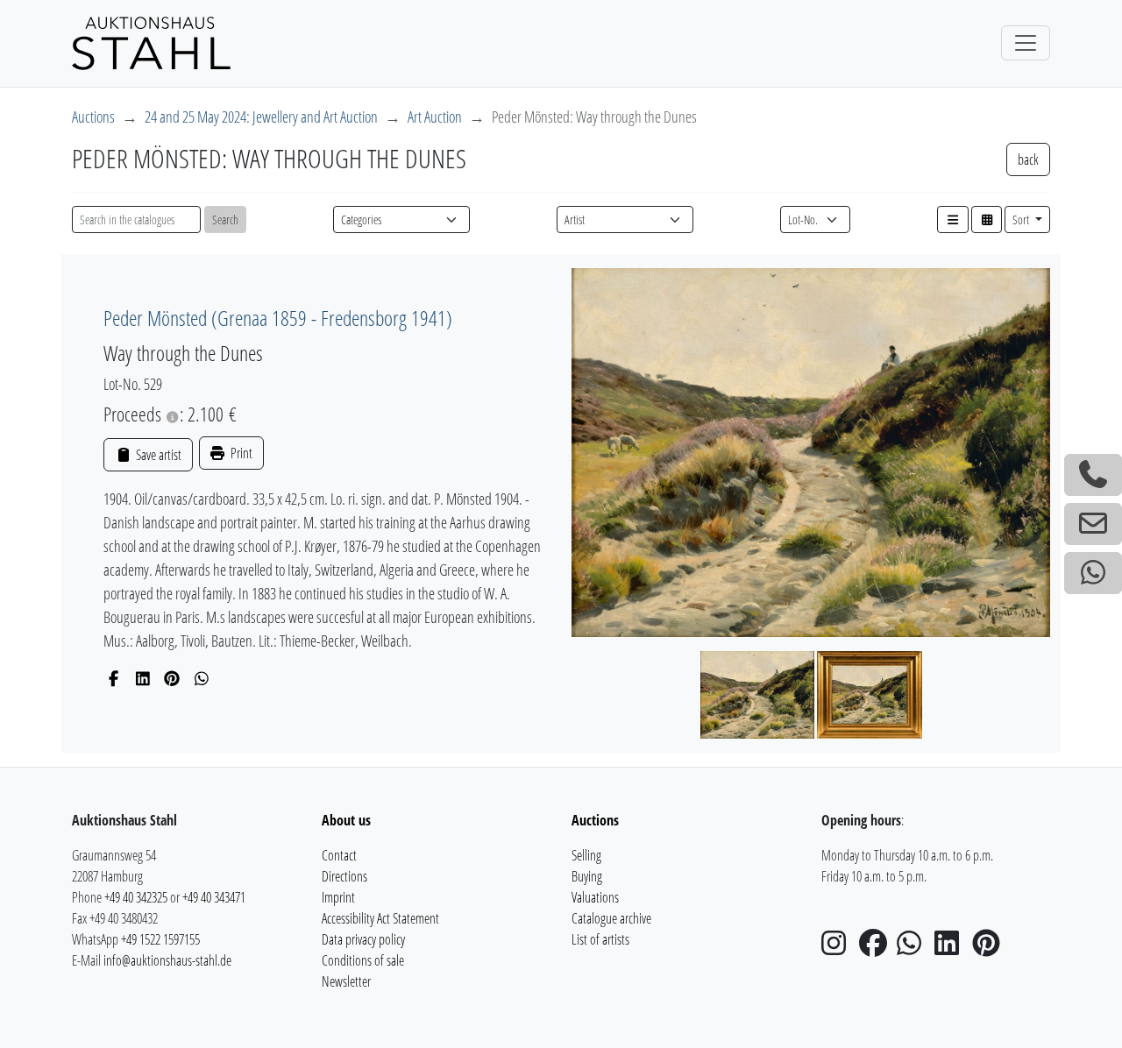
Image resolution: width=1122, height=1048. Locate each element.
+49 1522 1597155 (160, 939)
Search (225, 219)
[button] (953, 219)
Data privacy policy (363, 939)
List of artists (600, 939)
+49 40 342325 (135, 897)
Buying (587, 876)
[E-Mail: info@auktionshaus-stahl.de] (1093, 524)
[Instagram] (838, 948)
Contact (339, 855)
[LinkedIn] (143, 678)
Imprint (338, 897)
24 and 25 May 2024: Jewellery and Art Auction (261, 116)
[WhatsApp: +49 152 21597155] (1093, 573)
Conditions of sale (363, 960)
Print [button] (240, 453)
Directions (344, 876)
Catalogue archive (611, 918)
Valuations (595, 897)
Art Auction (435, 116)
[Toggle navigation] (1025, 42)
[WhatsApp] (202, 678)
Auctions (93, 116)
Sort (1022, 219)
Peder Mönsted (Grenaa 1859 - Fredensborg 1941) (277, 317)
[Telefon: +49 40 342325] (1093, 475)
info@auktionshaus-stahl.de (167, 960)
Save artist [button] (156, 454)
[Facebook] (113, 678)
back (1028, 159)
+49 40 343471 (213, 897)
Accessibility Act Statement (380, 918)
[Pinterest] (172, 678)
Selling (586, 855)
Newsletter (346, 981)
